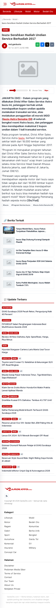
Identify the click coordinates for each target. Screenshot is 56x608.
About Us (9, 585)
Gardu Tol (33, 539)
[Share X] (47, 44)
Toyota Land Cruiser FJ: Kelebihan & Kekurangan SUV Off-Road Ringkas (27, 363)
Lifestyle (18, 11)
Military (32, 548)
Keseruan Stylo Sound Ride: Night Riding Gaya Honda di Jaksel (27, 459)
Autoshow (7, 307)
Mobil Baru (13, 333)
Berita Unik (34, 530)
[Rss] (6, 496)
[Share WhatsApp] (37, 44)
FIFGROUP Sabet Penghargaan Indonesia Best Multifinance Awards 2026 (24, 325)
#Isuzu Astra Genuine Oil (43, 205)
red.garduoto (14, 44)
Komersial (13, 396)
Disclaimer (9, 565)
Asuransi (6, 320)
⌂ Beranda (6, 19)
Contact (8, 577)
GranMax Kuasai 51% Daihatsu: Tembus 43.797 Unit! (27, 400)
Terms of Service (12, 573)
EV (15, 467)
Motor (37, 11)
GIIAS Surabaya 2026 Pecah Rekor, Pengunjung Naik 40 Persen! (27, 312)
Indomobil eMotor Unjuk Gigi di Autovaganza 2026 (26, 470)
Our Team (9, 581)
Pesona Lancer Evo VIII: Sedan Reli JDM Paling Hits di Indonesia (27, 424)
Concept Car (10, 552)
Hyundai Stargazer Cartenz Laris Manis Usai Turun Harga (26, 351)
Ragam (12, 384)
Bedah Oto (48, 11)
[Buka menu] (4, 4)
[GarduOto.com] (31, 4)
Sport (7, 535)
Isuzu (21, 138)
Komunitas (14, 454)
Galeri (7, 530)
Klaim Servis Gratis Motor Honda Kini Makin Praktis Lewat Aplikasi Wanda (26, 389)
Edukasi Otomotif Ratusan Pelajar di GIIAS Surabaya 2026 (26, 446)
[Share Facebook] (42, 44)
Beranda (7, 11)
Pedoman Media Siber (15, 569)
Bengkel (33, 535)
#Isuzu (6, 205)
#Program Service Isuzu (20, 205)
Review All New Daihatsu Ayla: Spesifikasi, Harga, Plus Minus (25, 338)
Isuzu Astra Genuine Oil (17, 119)
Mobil (28, 11)
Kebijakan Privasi (12, 589)
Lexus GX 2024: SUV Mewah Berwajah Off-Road (25, 435)
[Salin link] (52, 44)
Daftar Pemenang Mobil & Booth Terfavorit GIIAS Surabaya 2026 (25, 411)
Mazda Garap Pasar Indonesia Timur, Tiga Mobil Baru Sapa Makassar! (27, 376)
